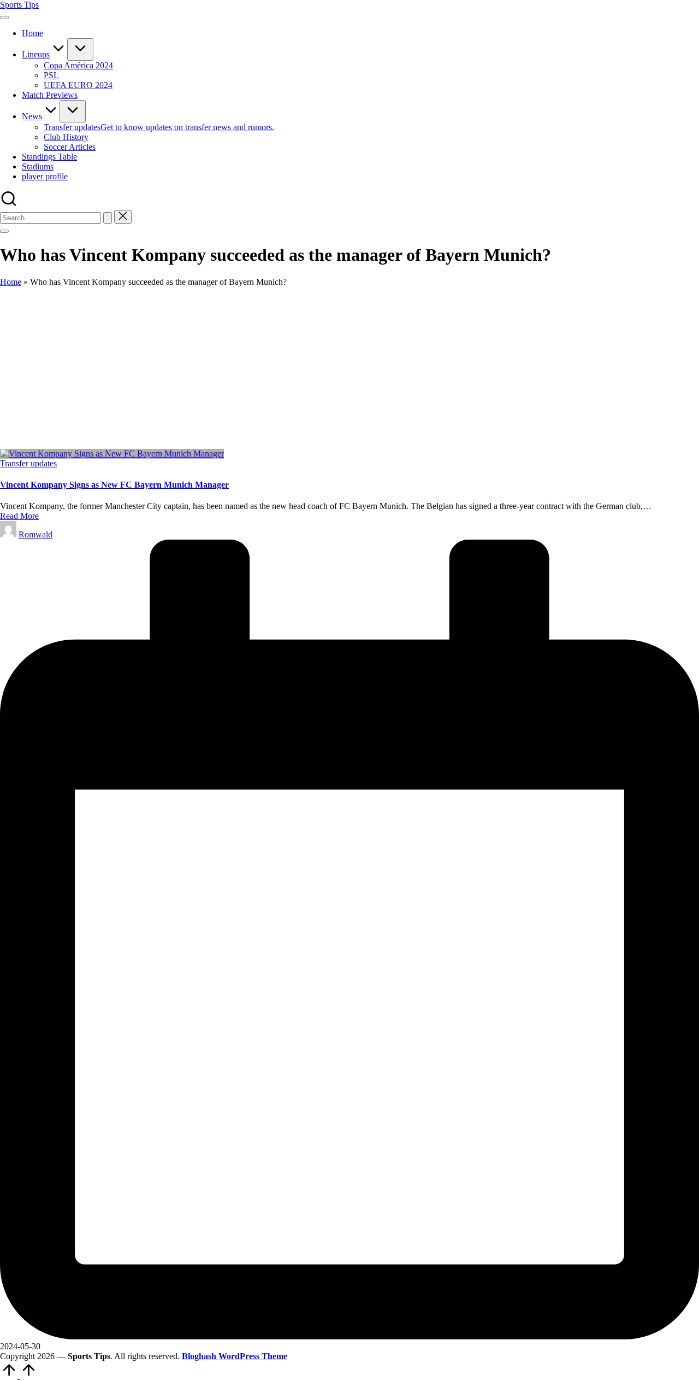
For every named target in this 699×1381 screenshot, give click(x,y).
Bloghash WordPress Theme (234, 1356)
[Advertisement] (349, 367)
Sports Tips (19, 4)
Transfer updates (28, 463)
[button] (107, 218)
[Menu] (4, 17)
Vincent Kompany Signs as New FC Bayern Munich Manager (114, 484)
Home (10, 281)
